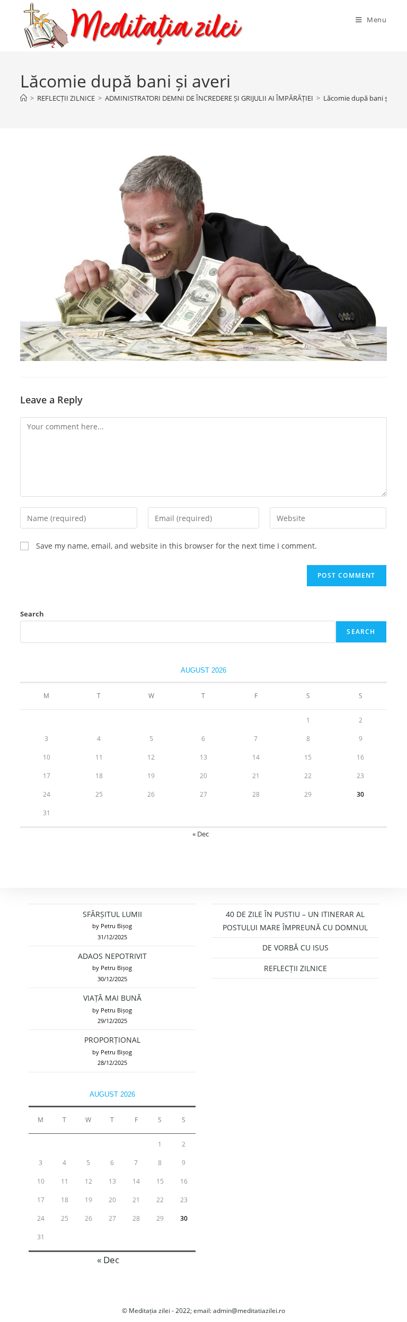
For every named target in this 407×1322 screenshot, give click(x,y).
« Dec (200, 834)
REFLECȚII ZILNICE (295, 968)
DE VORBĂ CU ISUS (295, 947)
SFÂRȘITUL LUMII (112, 914)
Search (32, 614)
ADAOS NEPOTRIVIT (112, 956)
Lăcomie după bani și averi (364, 98)
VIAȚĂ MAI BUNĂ (112, 998)
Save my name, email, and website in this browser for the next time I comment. (176, 546)
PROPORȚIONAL (112, 1040)
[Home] (23, 98)
